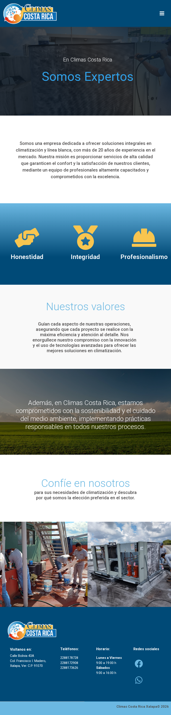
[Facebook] (138, 663)
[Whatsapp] (138, 680)
